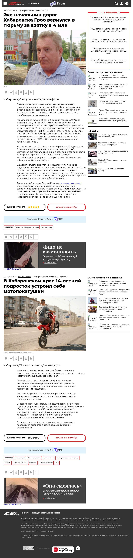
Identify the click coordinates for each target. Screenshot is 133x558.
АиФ (5, 86)
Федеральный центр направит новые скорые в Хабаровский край (109, 30)
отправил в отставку (71, 183)
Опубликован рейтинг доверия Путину (111, 169)
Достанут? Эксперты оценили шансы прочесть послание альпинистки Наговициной (114, 318)
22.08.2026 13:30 (10, 277)
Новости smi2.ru (12, 269)
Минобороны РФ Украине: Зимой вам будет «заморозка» (112, 144)
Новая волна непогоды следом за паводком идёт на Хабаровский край (108, 40)
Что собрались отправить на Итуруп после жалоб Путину (113, 135)
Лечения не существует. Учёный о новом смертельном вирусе (112, 102)
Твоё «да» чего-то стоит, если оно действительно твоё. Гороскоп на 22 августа (108, 51)
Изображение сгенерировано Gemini (19, 352)
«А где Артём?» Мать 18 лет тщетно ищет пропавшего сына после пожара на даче (113, 86)
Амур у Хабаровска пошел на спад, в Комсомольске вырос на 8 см (108, 61)
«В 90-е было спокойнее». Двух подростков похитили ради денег (112, 120)
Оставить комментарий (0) (66, 207)
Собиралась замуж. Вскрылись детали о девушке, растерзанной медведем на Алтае (112, 283)
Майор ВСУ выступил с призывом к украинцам (112, 161)
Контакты (25, 513)
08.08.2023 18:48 (10, 11)
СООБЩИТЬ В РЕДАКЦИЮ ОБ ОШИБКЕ (46, 513)
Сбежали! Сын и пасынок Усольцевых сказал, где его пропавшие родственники (114, 326)
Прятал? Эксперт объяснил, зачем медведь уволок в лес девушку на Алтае (113, 112)
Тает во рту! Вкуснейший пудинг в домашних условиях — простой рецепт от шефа (113, 309)
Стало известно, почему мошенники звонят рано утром (113, 152)
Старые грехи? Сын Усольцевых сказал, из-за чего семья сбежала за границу (113, 95)
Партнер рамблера (43, 548)
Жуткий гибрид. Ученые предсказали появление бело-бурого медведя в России (114, 292)
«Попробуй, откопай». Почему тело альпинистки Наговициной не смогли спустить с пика (113, 300)
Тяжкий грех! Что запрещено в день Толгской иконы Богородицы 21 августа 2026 (108, 19)
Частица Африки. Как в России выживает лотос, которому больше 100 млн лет (113, 78)
